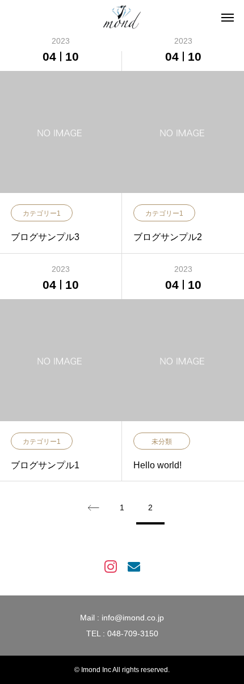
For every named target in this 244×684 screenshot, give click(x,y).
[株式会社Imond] (122, 17)
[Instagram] (110, 566)
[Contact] (134, 566)
